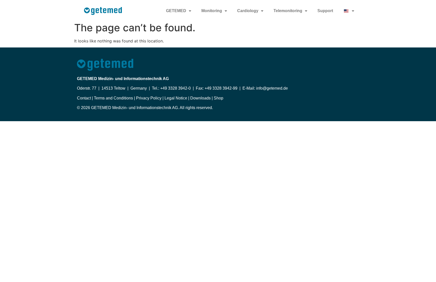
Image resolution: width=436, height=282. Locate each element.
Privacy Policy (148, 98)
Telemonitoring (288, 11)
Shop (218, 98)
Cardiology (247, 11)
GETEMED (176, 11)
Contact (84, 98)
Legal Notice (176, 98)
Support (325, 11)
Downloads (200, 98)
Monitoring (211, 11)
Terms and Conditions (113, 98)
